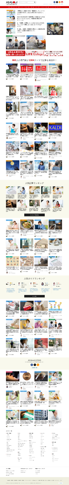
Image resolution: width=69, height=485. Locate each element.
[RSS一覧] (59, 2)
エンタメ (53, 455)
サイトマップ (46, 4)
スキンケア (42, 436)
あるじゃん (19, 449)
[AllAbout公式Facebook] (54, 2)
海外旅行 (19, 453)
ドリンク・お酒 (31, 460)
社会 (41, 454)
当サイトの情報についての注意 (49, 480)
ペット (53, 461)
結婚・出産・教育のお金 (21, 443)
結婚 (52, 445)
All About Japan (23, 472)
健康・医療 (31, 433)
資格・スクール (43, 451)
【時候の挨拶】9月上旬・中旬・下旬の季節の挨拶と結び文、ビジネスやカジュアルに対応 (34, 290)
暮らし (29, 7)
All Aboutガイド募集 (9, 472)
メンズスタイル (42, 7)
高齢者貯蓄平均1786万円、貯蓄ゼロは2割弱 (57, 289)
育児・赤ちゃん (31, 451)
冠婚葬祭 (30, 445)
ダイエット (42, 442)
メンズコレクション (55, 449)
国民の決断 (7, 475)
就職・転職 (42, 448)
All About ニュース (23, 470)
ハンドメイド (31, 448)
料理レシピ (31, 443)
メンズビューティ (54, 451)
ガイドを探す (61, 4)
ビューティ (22, 7)
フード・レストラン (32, 457)
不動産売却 (8, 448)
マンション (8, 436)
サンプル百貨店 (37, 470)
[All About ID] (62, 2)
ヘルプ (61, 480)
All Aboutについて (35, 480)
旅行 (46, 7)
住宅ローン (19, 439)
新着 (11, 7)
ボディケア (42, 439)
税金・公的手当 (20, 446)
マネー (16, 7)
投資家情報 (15, 480)
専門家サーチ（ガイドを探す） (10, 470)
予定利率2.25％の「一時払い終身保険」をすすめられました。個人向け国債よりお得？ (22, 291)
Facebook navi (37, 472)
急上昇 (9, 7)
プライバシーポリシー (28, 480)
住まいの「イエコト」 (10, 451)
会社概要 (8, 480)
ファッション (52, 7)
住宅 (14, 7)
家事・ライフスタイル (32, 442)
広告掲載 (19, 480)
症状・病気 (31, 436)
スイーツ (30, 458)
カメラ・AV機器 (54, 436)
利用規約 (23, 480)
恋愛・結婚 (32, 7)
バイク (19, 461)
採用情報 (12, 480)
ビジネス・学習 (37, 7)
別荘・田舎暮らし (9, 445)
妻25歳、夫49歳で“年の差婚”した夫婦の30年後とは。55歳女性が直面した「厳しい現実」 (46, 290)
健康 (19, 7)
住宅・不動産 (9, 433)
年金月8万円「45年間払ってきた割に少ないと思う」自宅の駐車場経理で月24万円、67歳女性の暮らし (11, 290)
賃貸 (7, 442)
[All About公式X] (57, 2)
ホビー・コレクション (55, 458)
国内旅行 (19, 455)
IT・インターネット (55, 439)
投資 (18, 436)
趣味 (48, 7)
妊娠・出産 (31, 449)
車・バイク (59, 7)
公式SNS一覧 (56, 4)
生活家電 (30, 446)
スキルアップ (43, 449)
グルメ (56, 7)
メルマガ (50, 4)
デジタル (25, 7)
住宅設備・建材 (9, 439)
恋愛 (52, 443)
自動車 (19, 459)
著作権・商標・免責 (41, 480)
